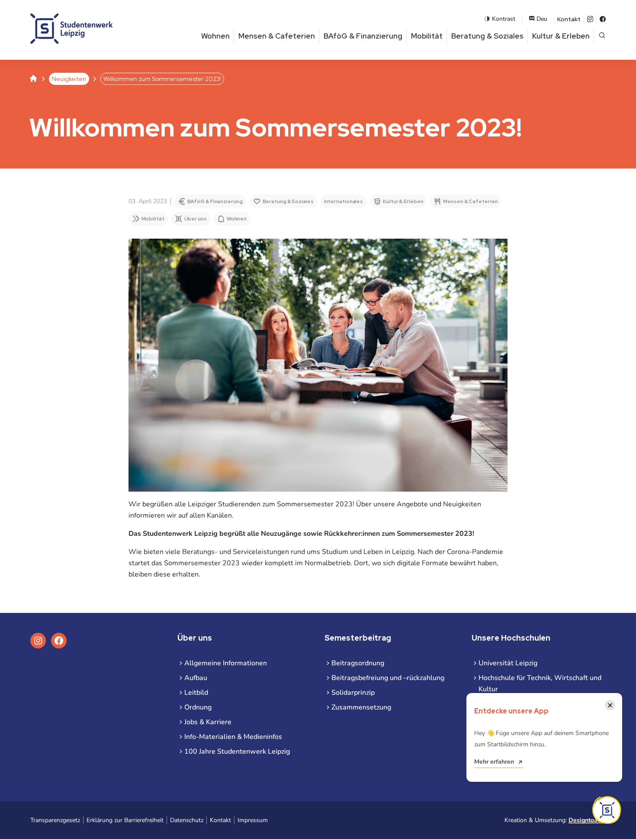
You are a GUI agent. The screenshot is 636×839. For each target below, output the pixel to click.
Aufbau (195, 678)
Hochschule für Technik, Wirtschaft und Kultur (540, 683)
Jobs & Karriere (207, 722)
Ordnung (198, 707)
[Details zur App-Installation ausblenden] (606, 810)
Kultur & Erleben (561, 36)
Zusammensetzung (361, 707)
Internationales (343, 201)
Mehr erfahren (494, 762)
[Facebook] (603, 19)
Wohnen (215, 36)
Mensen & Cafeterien (276, 36)
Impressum (253, 820)
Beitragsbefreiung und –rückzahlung (387, 678)
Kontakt (569, 19)
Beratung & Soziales (487, 36)
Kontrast (503, 19)
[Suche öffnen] (602, 36)
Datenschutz (186, 820)
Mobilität (427, 36)
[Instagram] (590, 19)
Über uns (195, 218)
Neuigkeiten (69, 79)
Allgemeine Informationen (225, 663)
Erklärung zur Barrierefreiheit (125, 820)
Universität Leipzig (508, 663)
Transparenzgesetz (55, 820)
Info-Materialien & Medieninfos (233, 737)
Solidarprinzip (353, 692)
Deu (541, 19)
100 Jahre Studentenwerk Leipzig (237, 751)
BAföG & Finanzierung (363, 36)
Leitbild (196, 692)
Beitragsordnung (357, 663)
